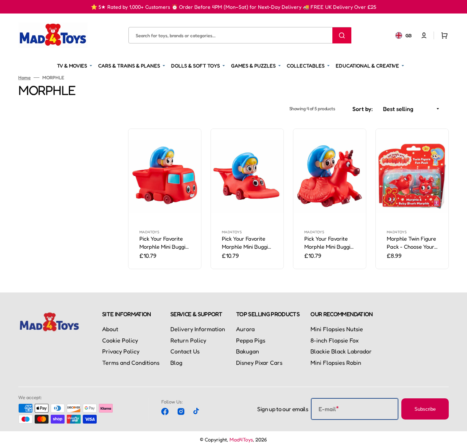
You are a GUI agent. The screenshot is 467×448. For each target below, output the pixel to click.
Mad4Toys (241, 439)
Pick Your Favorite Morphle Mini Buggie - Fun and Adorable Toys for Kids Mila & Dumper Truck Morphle (163, 243)
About (110, 329)
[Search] (341, 35)
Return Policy (188, 340)
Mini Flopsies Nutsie (336, 329)
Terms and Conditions (130, 362)
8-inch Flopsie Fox (334, 340)
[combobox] (239, 35)
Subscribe (425, 409)
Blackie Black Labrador (341, 351)
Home (24, 77)
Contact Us (185, 351)
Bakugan (247, 351)
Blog (176, 362)
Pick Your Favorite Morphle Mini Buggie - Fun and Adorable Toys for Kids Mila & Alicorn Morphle (328, 243)
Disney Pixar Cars (259, 362)
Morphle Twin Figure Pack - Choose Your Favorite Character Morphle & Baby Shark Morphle (411, 243)
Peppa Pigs (250, 340)
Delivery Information (197, 329)
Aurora (245, 329)
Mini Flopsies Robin (335, 362)
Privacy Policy (120, 351)
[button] (424, 35)
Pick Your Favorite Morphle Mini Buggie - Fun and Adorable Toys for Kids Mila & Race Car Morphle (246, 243)
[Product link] (164, 199)
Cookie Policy (120, 340)
